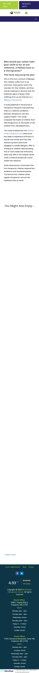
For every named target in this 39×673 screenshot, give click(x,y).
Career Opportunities (12, 567)
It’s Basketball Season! (18, 410)
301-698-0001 (7, 5)
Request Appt (26, 5)
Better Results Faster (17, 298)
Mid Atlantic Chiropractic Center (20, 590)
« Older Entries (10, 554)
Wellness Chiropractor (13, 100)
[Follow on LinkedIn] (21, 573)
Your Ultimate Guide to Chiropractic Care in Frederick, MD (18, 463)
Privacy (31, 567)
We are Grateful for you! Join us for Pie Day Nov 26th (19, 242)
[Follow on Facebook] (17, 573)
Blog (24, 567)
